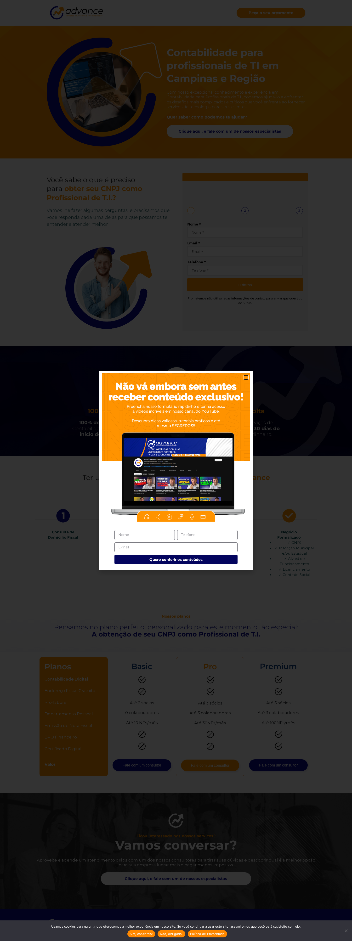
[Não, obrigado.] (346, 930)
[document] (176, 470)
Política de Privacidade (207, 934)
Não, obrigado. (171, 934)
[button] (246, 377)
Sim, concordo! (141, 934)
